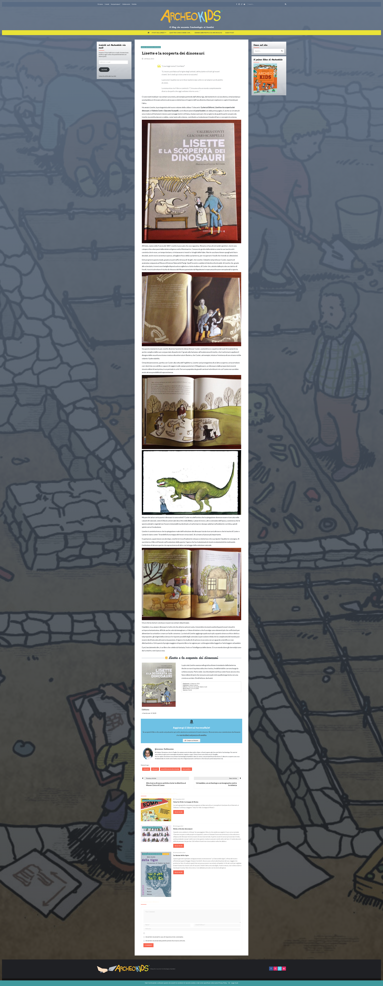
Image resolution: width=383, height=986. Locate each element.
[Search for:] (267, 4)
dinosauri (155, 769)
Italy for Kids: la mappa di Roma (185, 802)
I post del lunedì (158, 32)
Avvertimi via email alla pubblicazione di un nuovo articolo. (165, 941)
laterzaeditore (187, 769)
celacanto (146, 769)
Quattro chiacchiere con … (180, 32)
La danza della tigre (181, 855)
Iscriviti (104, 70)
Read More (179, 812)
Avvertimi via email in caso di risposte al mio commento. (164, 937)
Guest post (229, 32)
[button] (191, 740)
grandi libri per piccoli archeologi (170, 769)
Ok (229, 983)
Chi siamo (100, 4)
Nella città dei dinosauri (182, 829)
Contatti (107, 4)
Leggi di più (234, 983)
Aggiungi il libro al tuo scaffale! (191, 727)
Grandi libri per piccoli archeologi (208, 32)
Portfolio (134, 4)
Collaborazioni (126, 4)
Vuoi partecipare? (115, 4)
